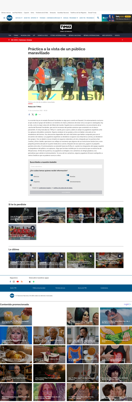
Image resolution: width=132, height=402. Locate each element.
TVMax (16, 35)
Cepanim (26, 12)
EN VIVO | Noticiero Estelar (21, 40)
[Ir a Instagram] (14, 282)
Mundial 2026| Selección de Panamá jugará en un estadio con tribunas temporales (51, 218)
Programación (90, 18)
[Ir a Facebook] (10, 282)
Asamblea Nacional (63, 12)
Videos (117, 35)
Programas (72, 18)
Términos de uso (60, 288)
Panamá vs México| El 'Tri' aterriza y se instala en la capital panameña (109, 218)
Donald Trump (92, 12)
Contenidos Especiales (53, 18)
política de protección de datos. (63, 188)
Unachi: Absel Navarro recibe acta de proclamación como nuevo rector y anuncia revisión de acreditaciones (22, 263)
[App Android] (34, 282)
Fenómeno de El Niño (42, 12)
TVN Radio (43, 18)
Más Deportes (107, 35)
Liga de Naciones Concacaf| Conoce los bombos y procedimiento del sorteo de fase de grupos (22, 218)
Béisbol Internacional (92, 35)
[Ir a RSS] (22, 282)
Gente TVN (82, 18)
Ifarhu (32, 12)
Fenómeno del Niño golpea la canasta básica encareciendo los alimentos (108, 263)
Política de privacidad (39, 288)
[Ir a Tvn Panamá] (9, 18)
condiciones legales (45, 188)
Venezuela (53, 12)
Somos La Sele (43, 35)
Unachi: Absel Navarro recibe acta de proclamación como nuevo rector (51, 263)
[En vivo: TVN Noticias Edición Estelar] (108, 17)
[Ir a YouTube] (18, 282)
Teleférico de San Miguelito (78, 12)
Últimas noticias (6, 12)
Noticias (18, 18)
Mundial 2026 (25, 35)
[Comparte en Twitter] (32, 114)
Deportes (33, 18)
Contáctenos (104, 288)
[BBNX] (12, 295)
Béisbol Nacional (75, 35)
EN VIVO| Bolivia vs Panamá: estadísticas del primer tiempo (20, 235)
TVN (10, 35)
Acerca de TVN (82, 288)
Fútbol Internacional (58, 35)
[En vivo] (117, 15)
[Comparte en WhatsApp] (36, 114)
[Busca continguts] (98, 17)
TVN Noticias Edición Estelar (123, 19)
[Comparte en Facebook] (29, 114)
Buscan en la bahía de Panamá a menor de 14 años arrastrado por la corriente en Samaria (80, 263)
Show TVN (27, 18)
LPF (34, 35)
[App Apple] (30, 282)
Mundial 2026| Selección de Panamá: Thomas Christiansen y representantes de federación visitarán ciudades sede (80, 217)
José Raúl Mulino (17, 12)
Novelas (65, 18)
